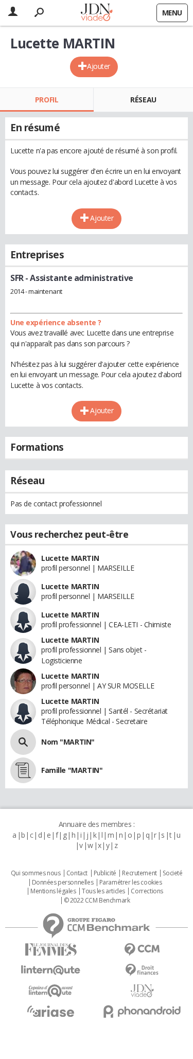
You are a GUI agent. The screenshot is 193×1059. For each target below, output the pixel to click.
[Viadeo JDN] (142, 990)
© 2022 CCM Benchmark (97, 900)
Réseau (143, 99)
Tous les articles (103, 891)
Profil (46, 99)
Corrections (147, 891)
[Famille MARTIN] (23, 770)
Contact (76, 873)
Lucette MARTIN (70, 558)
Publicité (105, 873)
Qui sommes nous (36, 873)
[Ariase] (51, 1011)
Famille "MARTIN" (71, 770)
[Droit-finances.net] (142, 970)
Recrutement (139, 873)
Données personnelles (63, 882)
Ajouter (98, 66)
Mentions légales (53, 891)
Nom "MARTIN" (68, 742)
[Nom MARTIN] (23, 742)
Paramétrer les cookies (130, 882)
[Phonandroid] (142, 1011)
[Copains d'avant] (51, 990)
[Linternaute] (51, 970)
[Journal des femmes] (51, 949)
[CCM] (142, 949)
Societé (172, 873)
